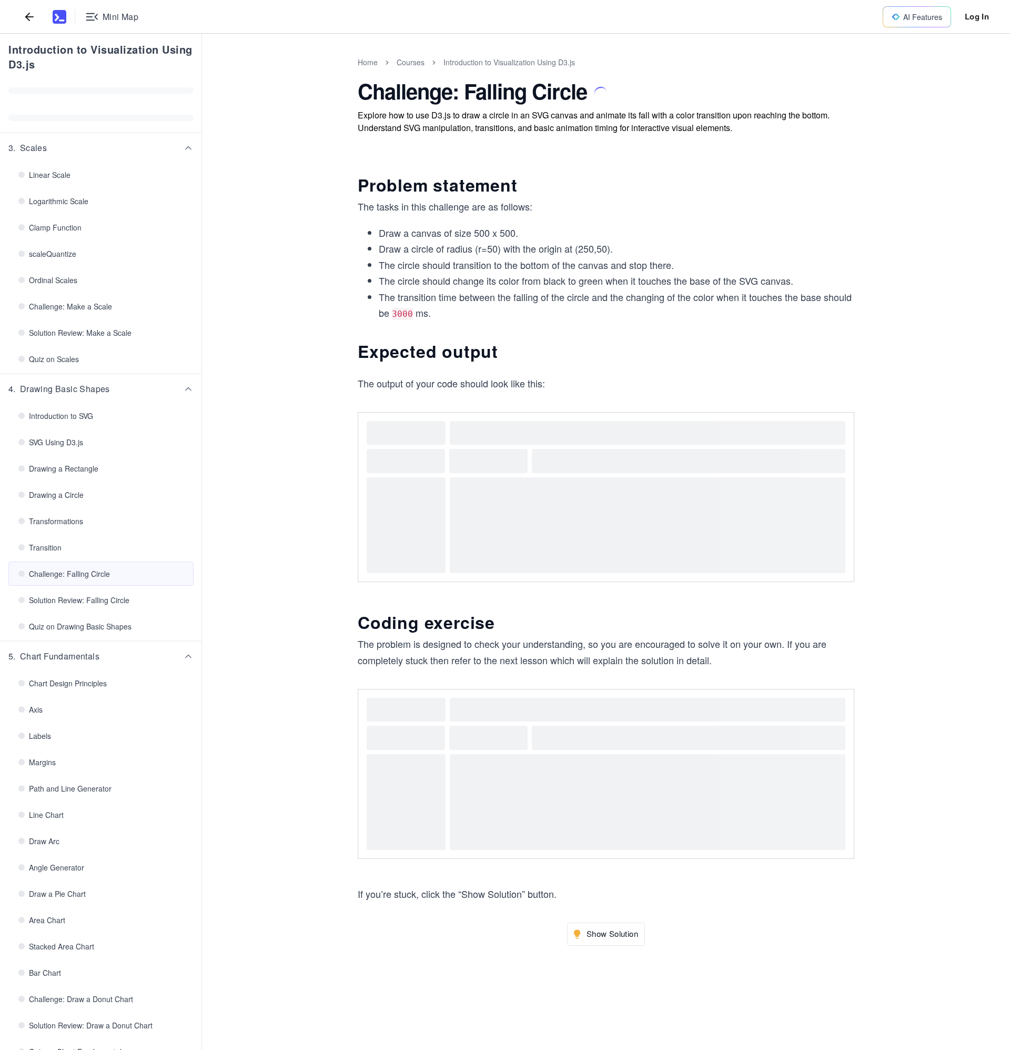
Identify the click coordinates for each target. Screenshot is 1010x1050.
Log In (977, 16)
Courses (411, 62)
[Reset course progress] (187, 90)
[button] (101, 148)
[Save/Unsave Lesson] (600, 93)
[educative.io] (59, 17)
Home (368, 62)
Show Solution (612, 933)
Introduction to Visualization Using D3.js (100, 57)
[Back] (29, 16)
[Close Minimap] (202, 73)
